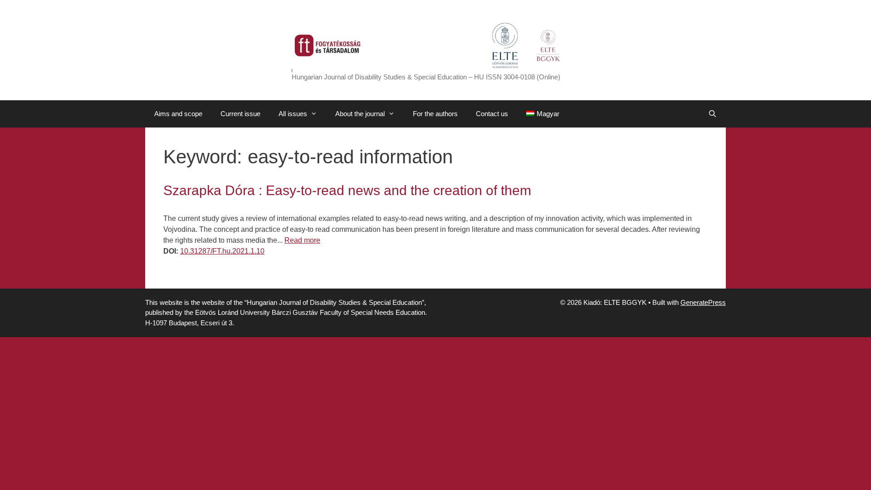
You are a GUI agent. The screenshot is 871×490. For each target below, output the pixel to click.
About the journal (360, 114)
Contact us (492, 114)
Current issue (240, 114)
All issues (293, 114)
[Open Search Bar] (712, 113)
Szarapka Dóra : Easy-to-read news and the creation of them (347, 190)
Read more (302, 240)
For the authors (435, 114)
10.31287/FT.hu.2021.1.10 (222, 251)
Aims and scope (178, 114)
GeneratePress (703, 302)
